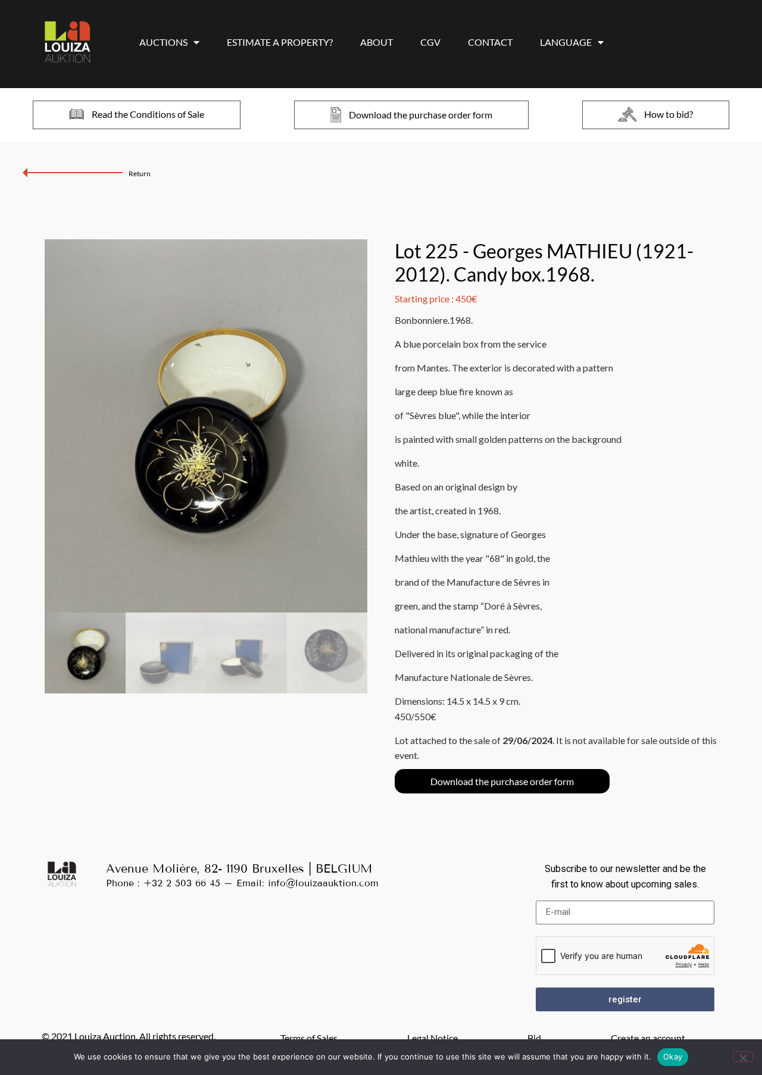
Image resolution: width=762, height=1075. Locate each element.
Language (566, 42)
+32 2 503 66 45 (181, 883)
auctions (163, 42)
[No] (743, 1056)
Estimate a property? (280, 42)
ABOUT (376, 42)
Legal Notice (432, 1037)
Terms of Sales (309, 1037)
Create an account (648, 1037)
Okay (672, 1056)
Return (140, 173)
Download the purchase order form (502, 781)
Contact (490, 42)
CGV (430, 42)
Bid (534, 1037)
